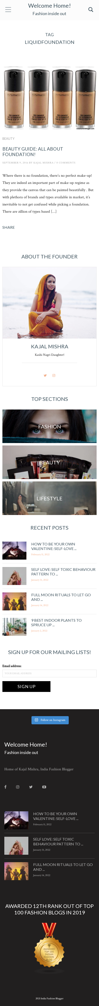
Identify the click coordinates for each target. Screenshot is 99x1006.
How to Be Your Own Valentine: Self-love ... (53, 546)
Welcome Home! (49, 5)
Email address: (11, 666)
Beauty (8, 138)
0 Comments (65, 162)
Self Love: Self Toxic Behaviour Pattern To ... (58, 841)
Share (8, 227)
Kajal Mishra (43, 162)
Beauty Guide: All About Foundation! (32, 151)
